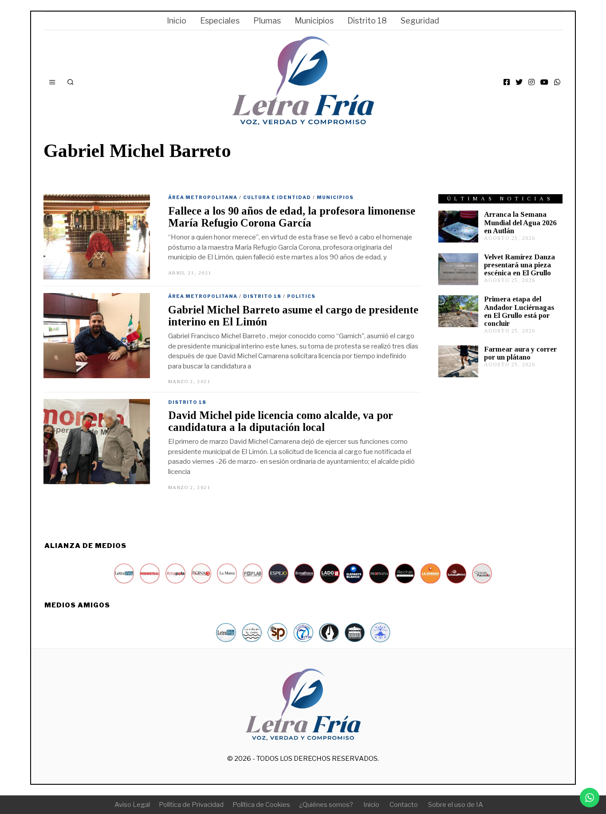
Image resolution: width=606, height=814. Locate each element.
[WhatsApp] (557, 82)
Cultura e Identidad (277, 197)
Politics (301, 296)
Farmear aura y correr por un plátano (520, 353)
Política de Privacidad (191, 805)
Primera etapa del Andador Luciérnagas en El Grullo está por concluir (519, 311)
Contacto (404, 805)
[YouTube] (544, 82)
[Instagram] (531, 82)
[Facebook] (506, 82)
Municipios (314, 20)
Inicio (176, 20)
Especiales (220, 20)
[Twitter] (519, 82)
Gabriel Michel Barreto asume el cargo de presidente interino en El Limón (293, 316)
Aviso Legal (132, 805)
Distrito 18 (367, 20)
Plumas (267, 20)
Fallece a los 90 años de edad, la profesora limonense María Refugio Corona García (291, 217)
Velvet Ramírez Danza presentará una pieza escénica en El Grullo (519, 265)
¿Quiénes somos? (326, 805)
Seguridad (420, 20)
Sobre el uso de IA (455, 805)
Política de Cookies (261, 805)
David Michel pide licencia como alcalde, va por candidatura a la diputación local (280, 421)
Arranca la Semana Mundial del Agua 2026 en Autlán (520, 222)
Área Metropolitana (202, 197)
